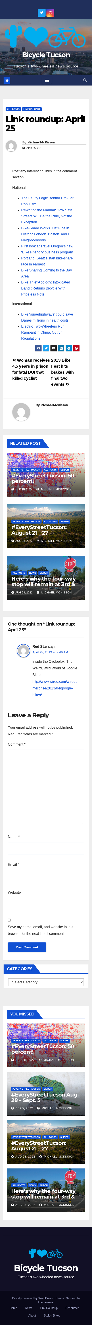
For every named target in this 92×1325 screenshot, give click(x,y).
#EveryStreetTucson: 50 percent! (42, 478)
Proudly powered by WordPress (33, 1298)
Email (13, 864)
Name (14, 837)
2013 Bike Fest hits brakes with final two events (62, 372)
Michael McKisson (41, 142)
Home (13, 1308)
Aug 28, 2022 (25, 1156)
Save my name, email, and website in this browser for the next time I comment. (40, 930)
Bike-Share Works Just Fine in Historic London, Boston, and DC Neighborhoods (47, 234)
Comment (16, 744)
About (32, 1315)
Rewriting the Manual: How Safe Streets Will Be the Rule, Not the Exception (46, 216)
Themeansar (46, 1302)
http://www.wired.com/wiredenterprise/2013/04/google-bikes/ (54, 688)
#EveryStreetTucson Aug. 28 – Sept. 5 (44, 1097)
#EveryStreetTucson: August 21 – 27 (39, 530)
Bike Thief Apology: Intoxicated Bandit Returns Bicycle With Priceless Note (45, 288)
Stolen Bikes (52, 1315)
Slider (65, 470)
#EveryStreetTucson (26, 470)
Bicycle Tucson (46, 55)
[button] (85, 80)
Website (14, 892)
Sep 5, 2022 (24, 1108)
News (32, 573)
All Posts (13, 109)
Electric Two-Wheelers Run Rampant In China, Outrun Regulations (43, 332)
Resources (72, 1308)
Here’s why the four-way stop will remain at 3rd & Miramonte (43, 584)
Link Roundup (31, 109)
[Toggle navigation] (47, 80)
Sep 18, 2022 (25, 1060)
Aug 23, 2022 (25, 1205)
